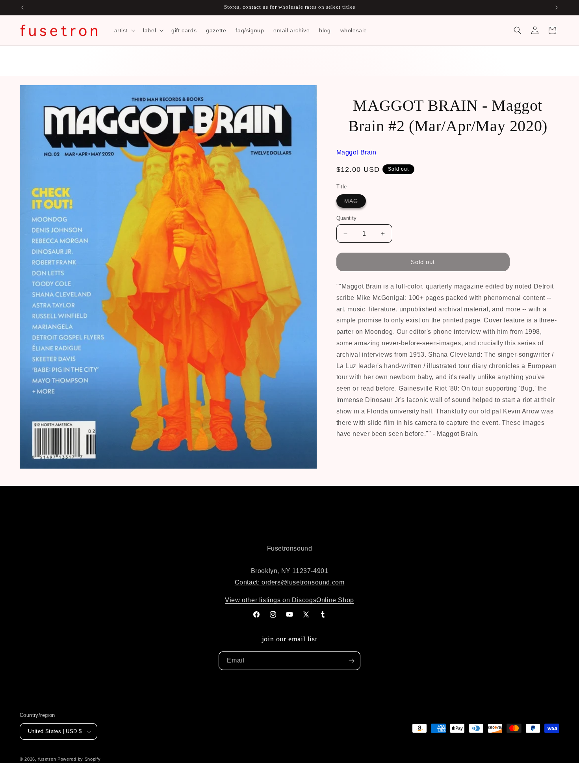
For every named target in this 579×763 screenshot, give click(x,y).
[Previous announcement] (22, 7)
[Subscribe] (351, 660)
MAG (355, 202)
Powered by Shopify (79, 759)
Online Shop (335, 600)
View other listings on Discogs (270, 600)
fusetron (47, 759)
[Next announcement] (556, 7)
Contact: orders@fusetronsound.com (290, 582)
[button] (124, 30)
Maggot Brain (356, 152)
